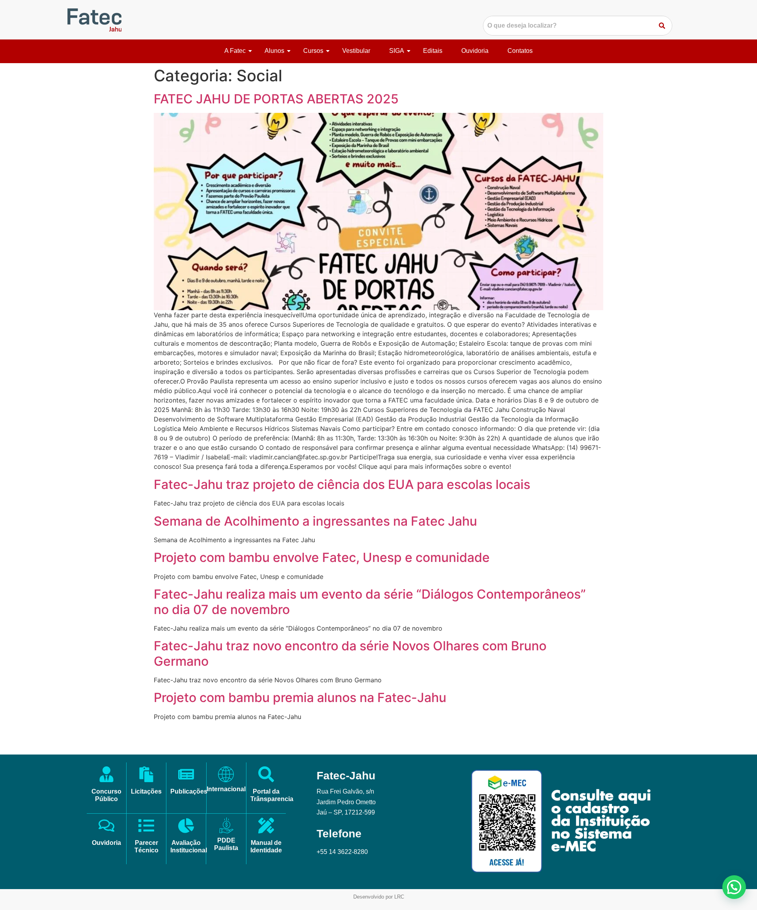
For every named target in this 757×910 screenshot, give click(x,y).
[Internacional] (226, 774)
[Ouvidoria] (106, 827)
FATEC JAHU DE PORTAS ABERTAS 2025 (276, 99)
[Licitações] (146, 775)
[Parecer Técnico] (146, 827)
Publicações (188, 791)
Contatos (520, 50)
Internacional (226, 789)
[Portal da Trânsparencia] (266, 775)
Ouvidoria (475, 50)
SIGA (396, 50)
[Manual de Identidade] (266, 827)
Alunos (274, 50)
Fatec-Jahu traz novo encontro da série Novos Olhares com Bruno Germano (350, 653)
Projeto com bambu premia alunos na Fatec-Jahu (300, 697)
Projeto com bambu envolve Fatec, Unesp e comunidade (322, 557)
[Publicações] (186, 775)
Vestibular (356, 50)
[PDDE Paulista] (226, 825)
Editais (432, 50)
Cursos (313, 50)
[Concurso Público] (106, 775)
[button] (734, 887)
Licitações (146, 791)
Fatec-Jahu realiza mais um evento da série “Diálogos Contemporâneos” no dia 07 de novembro (370, 601)
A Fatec (235, 50)
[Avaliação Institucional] (186, 827)
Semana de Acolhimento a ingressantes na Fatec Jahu (315, 521)
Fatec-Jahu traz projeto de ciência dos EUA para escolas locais (342, 484)
